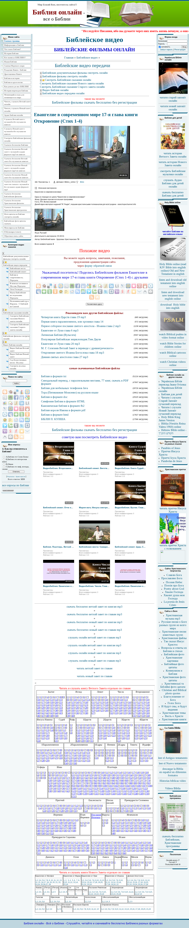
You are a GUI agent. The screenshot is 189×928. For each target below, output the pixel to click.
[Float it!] (27, 391)
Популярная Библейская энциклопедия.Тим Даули (71, 339)
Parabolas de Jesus (171, 461)
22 (59, 882)
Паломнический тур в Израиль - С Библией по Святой (19, 304)
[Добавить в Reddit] (16, 420)
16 (42, 882)
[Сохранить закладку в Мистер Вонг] (21, 408)
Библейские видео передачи (15, 265)
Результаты (10, 476)
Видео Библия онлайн (12, 345)
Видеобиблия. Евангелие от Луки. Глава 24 (130, 586)
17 (45, 882)
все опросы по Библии (15, 485)
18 (48, 882)
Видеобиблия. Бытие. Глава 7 (130, 507)
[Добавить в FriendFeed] (21, 397)
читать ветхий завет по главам (94, 668)
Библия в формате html (55, 414)
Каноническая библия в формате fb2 (62, 405)
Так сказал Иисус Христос (174, 643)
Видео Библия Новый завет (19, 355)
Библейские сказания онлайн (15, 313)
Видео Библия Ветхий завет (19, 349)
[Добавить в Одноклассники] (27, 414)
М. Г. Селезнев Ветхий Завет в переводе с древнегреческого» (77, 348)
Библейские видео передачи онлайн (63, 93)
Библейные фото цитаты (174, 665)
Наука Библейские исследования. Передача (18, 295)
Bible (82, 182)
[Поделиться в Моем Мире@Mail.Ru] (10, 408)
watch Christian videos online (173, 363)
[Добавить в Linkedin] (21, 403)
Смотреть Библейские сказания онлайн (68, 79)
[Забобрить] (10, 391)
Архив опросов (20, 476)
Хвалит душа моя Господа (174, 597)
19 (51, 882)
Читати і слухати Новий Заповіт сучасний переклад (170, 410)
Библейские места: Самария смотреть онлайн (94, 547)
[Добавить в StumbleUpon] (27, 420)
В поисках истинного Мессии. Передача (19, 284)
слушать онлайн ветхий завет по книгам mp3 (94, 645)
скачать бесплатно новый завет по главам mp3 (94, 629)
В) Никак (9, 464)
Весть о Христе (174, 716)
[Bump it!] (21, 391)
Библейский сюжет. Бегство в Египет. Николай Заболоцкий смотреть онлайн (94, 468)
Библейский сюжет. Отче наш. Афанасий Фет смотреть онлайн (58, 507)
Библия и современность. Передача (16, 277)
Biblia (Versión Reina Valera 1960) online (172, 425)
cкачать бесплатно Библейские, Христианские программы (173, 841)
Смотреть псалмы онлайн (18, 367)
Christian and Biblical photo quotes (174, 692)
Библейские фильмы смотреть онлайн (16, 337)
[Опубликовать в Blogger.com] (5, 391)
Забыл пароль (166, 49)
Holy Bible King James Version (169, 418)
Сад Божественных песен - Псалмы (18, 361)
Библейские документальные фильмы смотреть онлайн (16, 257)
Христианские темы (174, 712)
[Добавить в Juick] (16, 403)
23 (36, 884)
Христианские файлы (174, 638)
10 (52, 880)
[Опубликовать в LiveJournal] (5, 408)
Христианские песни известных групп (174, 633)
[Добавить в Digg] (5, 397)
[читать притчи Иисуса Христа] (173, 506)
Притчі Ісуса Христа (173, 457)
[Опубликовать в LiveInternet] (27, 403)
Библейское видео (87, 57)
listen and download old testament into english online (172, 283)
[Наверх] (5, 436)
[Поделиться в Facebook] (16, 397)
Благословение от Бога (174, 698)
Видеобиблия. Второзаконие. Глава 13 (58, 468)
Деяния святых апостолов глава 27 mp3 (64, 357)
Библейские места (18, 268)
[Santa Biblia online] (172, 753)
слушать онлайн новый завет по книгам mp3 (94, 653)
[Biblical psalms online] (172, 330)
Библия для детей (171, 394)
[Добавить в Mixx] (27, 408)
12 (58, 880)
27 (47, 884)
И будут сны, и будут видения (174, 708)
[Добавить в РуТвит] (21, 420)
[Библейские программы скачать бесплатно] (173, 831)
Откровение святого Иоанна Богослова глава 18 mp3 (72, 352)
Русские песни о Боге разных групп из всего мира (173, 625)
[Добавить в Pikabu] (5, 420)
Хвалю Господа (174, 592)
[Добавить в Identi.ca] (10, 403)
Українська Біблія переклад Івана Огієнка (172, 383)
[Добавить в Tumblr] (16, 425)
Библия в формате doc (54, 396)
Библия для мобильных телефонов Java (64, 388)
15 (39, 882)
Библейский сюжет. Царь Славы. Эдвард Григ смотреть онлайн (130, 547)
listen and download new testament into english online (172, 295)
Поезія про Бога (174, 585)
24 (39, 884)
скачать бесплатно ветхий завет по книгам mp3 (94, 606)
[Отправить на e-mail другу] (27, 431)
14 (36, 882)
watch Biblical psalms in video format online (172, 336)
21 (57, 882)
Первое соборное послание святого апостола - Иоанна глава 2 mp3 (80, 326)
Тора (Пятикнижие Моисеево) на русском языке (69, 392)
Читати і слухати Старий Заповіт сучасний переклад (170, 401)
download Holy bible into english (172, 306)
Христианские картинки (174, 659)
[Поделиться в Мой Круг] (5, 414)
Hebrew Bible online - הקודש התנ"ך (172, 431)
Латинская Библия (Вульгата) (58, 334)
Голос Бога (174, 703)
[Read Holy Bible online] (173, 230)
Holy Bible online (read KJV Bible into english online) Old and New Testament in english (172, 269)
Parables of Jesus (170, 448)
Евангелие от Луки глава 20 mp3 (60, 343)
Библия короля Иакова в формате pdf (63, 410)
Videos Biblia (172, 788)
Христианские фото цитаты (174, 679)
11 (55, 880)
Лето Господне (16, 289)
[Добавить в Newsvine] (21, 414)
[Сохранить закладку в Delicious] (16, 391)
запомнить (165, 47)
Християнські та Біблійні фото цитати (172, 685)
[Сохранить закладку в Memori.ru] (16, 408)
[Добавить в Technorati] (10, 425)
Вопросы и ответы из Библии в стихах (174, 649)
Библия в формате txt (53, 376)
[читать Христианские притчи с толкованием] (173, 560)
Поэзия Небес (174, 582)
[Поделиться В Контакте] (27, 425)
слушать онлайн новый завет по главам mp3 (94, 660)
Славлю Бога (174, 575)
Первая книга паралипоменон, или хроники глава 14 (72, 321)
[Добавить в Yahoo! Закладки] (5, 431)
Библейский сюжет (18, 272)
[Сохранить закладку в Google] (27, 397)
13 (61, 880)
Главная (69, 57)
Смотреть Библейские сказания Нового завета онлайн (19, 318)
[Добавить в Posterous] (10, 420)
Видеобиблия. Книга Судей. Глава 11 (130, 468)
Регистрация (179, 49)
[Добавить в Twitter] (21, 425)
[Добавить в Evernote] (10, 397)
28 (50, 884)
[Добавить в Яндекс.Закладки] (10, 431)
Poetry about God (174, 588)
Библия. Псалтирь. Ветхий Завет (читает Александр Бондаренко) (58, 547)
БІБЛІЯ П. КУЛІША (53, 419)
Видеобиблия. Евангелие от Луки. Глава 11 (58, 586)
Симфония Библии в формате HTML (63, 401)
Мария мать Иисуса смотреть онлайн (94, 507)
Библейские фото (174, 654)
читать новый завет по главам (94, 676)
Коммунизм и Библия (174, 672)
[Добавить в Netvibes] (16, 414)
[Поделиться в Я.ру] (16, 431)
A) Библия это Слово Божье (17, 457)
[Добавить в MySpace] (10, 414)
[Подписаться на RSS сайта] (16, 436)
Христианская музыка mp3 (173, 617)
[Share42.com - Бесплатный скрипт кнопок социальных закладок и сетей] (21, 436)
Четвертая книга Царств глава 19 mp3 (63, 317)
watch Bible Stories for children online (173, 345)
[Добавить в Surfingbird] (5, 425)
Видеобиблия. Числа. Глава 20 (94, 586)
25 (42, 884)
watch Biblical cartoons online (173, 354)
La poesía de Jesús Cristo (174, 603)
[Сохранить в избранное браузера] (21, 431)
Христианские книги (174, 719)
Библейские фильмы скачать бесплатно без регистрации (94, 102)
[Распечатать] (10, 436)
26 (44, 884)
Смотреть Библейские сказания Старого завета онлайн (19, 327)
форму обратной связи (98, 265)
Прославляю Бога (171, 578)
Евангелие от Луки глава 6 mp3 (59, 330)
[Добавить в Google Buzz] (5, 403)
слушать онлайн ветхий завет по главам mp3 (94, 637)
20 (54, 882)
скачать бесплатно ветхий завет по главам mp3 (94, 614)
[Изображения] (49, 220)
